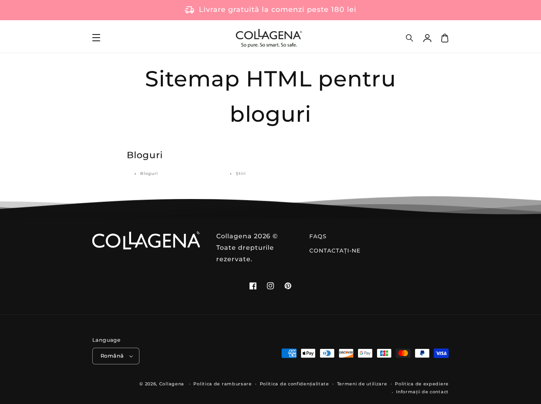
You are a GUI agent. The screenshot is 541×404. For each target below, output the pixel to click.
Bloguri (149, 173)
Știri (241, 173)
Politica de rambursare (222, 384)
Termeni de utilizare (362, 384)
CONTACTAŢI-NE (334, 250)
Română (112, 355)
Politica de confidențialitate (294, 384)
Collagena (171, 384)
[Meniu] (96, 38)
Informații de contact (422, 391)
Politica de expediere (422, 384)
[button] (410, 38)
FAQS (318, 236)
